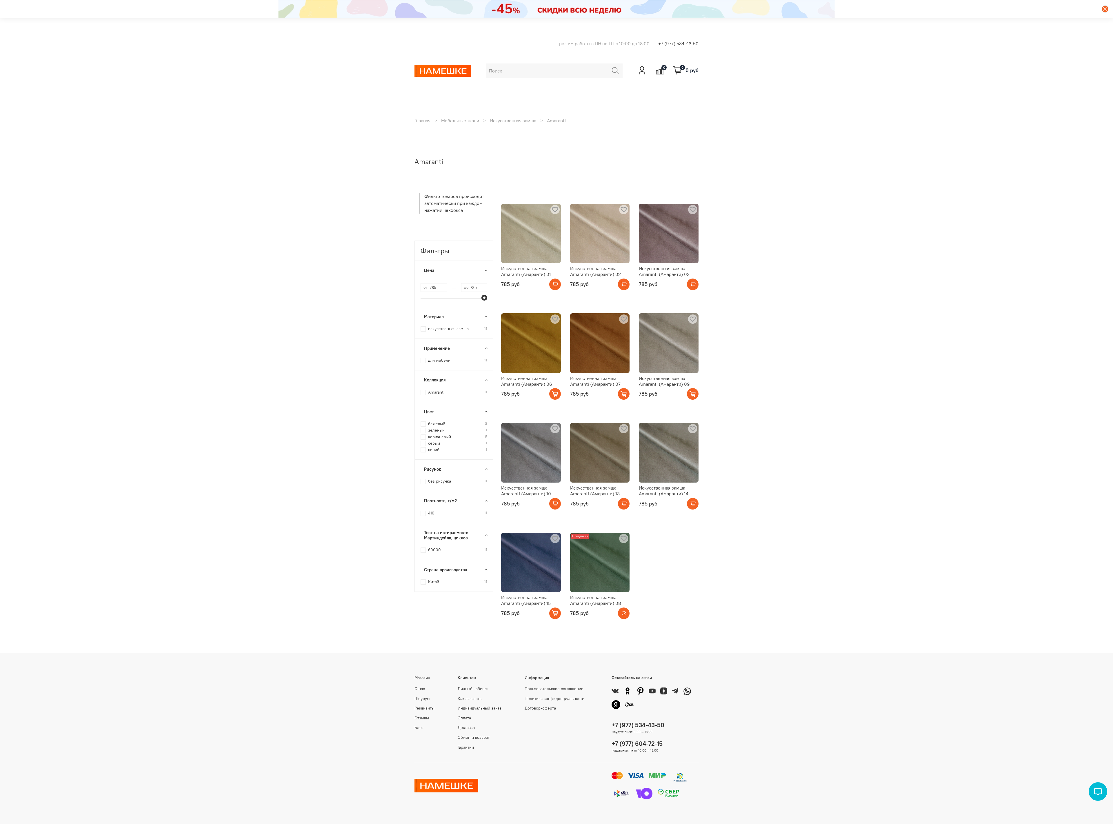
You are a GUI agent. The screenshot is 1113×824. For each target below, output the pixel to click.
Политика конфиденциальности (554, 698)
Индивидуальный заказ (479, 708)
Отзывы (421, 718)
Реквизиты (424, 708)
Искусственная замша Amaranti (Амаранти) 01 (526, 271)
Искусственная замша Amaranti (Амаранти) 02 (595, 271)
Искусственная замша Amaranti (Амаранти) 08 (595, 600)
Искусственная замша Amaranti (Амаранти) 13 (595, 490)
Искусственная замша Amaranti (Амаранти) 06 (526, 381)
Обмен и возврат (474, 737)
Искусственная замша (513, 120)
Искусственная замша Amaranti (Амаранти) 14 (663, 490)
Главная (422, 120)
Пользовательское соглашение (554, 688)
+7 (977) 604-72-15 (637, 743)
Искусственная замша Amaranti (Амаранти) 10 (526, 490)
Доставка (466, 727)
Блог (418, 727)
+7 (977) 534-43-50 (678, 43)
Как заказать (469, 698)
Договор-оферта (540, 708)
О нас (419, 688)
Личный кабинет (473, 688)
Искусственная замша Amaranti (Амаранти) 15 (526, 600)
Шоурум (422, 698)
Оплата (464, 718)
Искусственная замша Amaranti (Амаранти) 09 (664, 381)
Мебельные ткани (460, 120)
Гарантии (466, 747)
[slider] (484, 297)
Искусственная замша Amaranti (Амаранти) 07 (595, 381)
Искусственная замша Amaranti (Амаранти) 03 (664, 271)
